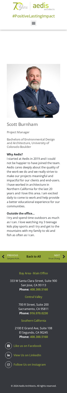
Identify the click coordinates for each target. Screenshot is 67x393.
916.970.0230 (39, 313)
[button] (33, 23)
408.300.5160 (39, 289)
